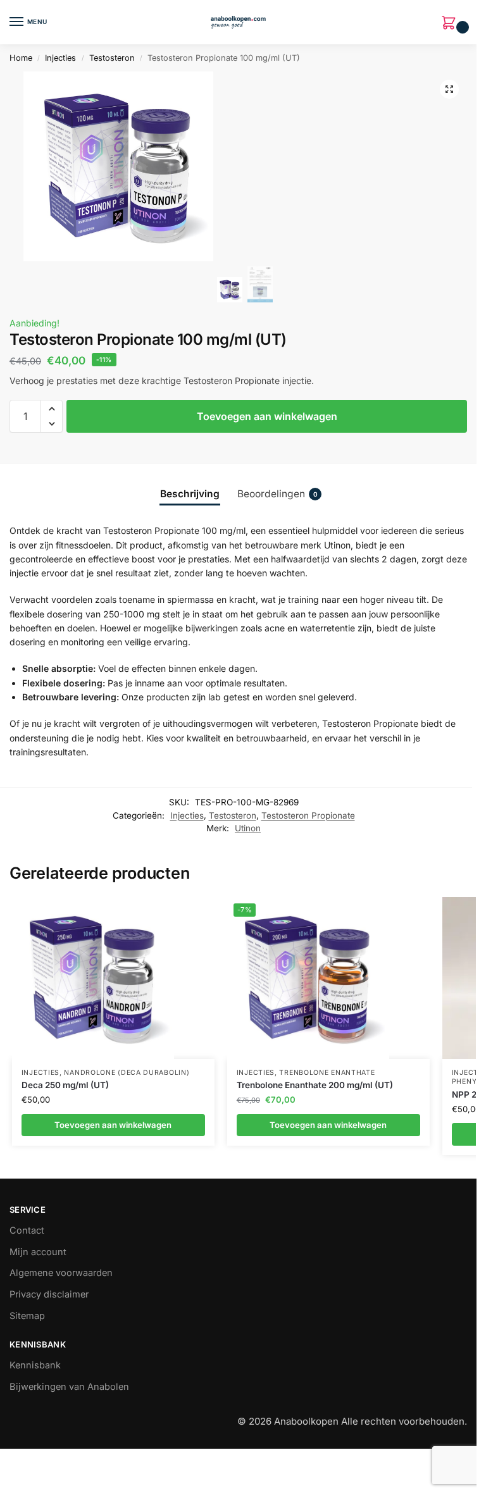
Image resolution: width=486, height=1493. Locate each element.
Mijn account (37, 1252)
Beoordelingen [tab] (277, 494)
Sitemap (27, 1316)
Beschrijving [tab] (190, 494)
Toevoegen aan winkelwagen (267, 416)
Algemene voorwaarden (61, 1273)
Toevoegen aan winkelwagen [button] (112, 1125)
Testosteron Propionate (308, 815)
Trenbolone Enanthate (327, 1073)
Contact (26, 1230)
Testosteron (112, 58)
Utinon (248, 828)
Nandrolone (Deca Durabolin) (126, 1073)
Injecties (60, 58)
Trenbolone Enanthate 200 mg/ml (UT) (315, 1085)
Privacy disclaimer (49, 1294)
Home (20, 58)
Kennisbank (35, 1365)
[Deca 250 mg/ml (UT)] (93, 978)
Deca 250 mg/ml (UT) (65, 1085)
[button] (451, 23)
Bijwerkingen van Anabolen (69, 1386)
